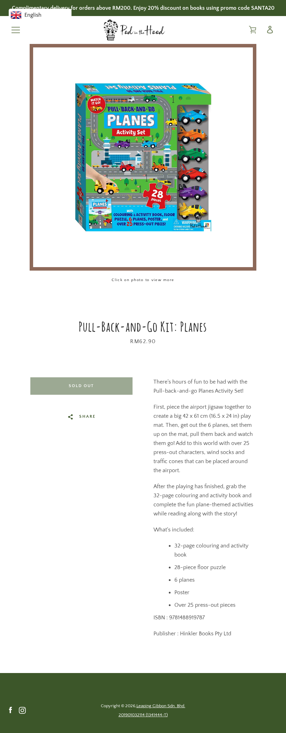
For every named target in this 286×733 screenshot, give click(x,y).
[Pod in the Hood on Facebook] (10, 710)
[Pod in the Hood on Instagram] (22, 710)
